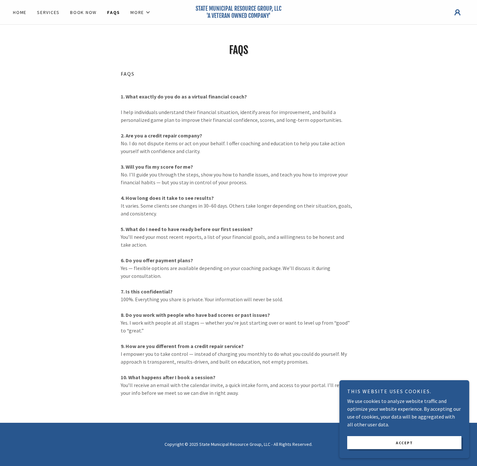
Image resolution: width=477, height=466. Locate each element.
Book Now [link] (83, 12)
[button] (140, 12)
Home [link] (20, 12)
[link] (239, 16)
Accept (404, 442)
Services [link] (48, 12)
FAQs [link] (113, 12)
